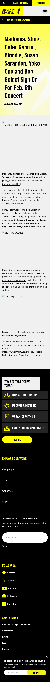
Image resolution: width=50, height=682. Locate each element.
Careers (5, 648)
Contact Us (7, 630)
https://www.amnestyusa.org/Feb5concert (22, 351)
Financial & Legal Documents (16, 624)
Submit (5, 546)
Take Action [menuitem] (20, 3)
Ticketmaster (29, 341)
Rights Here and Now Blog (18, 20)
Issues (5, 480)
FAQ (4, 642)
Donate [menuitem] (43, 3)
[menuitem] (4, 3)
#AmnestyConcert (17, 355)
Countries (7, 490)
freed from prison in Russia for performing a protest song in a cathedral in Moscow (24, 276)
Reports (6, 501)
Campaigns (8, 469)
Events (5, 636)
